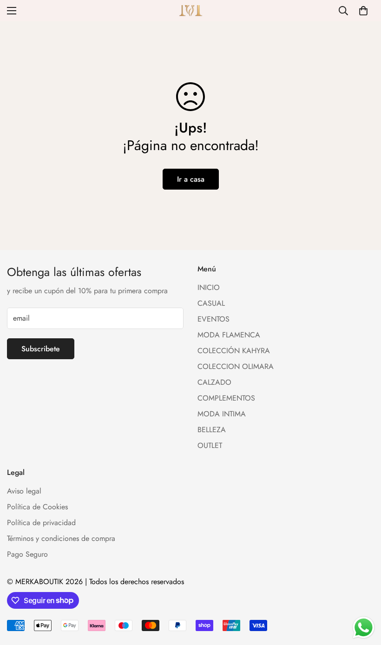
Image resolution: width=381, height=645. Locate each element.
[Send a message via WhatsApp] (363, 627)
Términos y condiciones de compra (61, 538)
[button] (363, 10)
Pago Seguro (27, 554)
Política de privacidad (41, 522)
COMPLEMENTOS (226, 398)
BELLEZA (211, 429)
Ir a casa (190, 179)
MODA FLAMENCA (228, 334)
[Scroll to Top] (363, 594)
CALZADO (214, 382)
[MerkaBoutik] (190, 10)
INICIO (208, 287)
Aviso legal (24, 491)
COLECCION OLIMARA (235, 366)
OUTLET (209, 445)
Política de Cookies (37, 506)
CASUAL (211, 303)
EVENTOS (213, 319)
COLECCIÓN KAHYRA (233, 350)
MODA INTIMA (221, 413)
